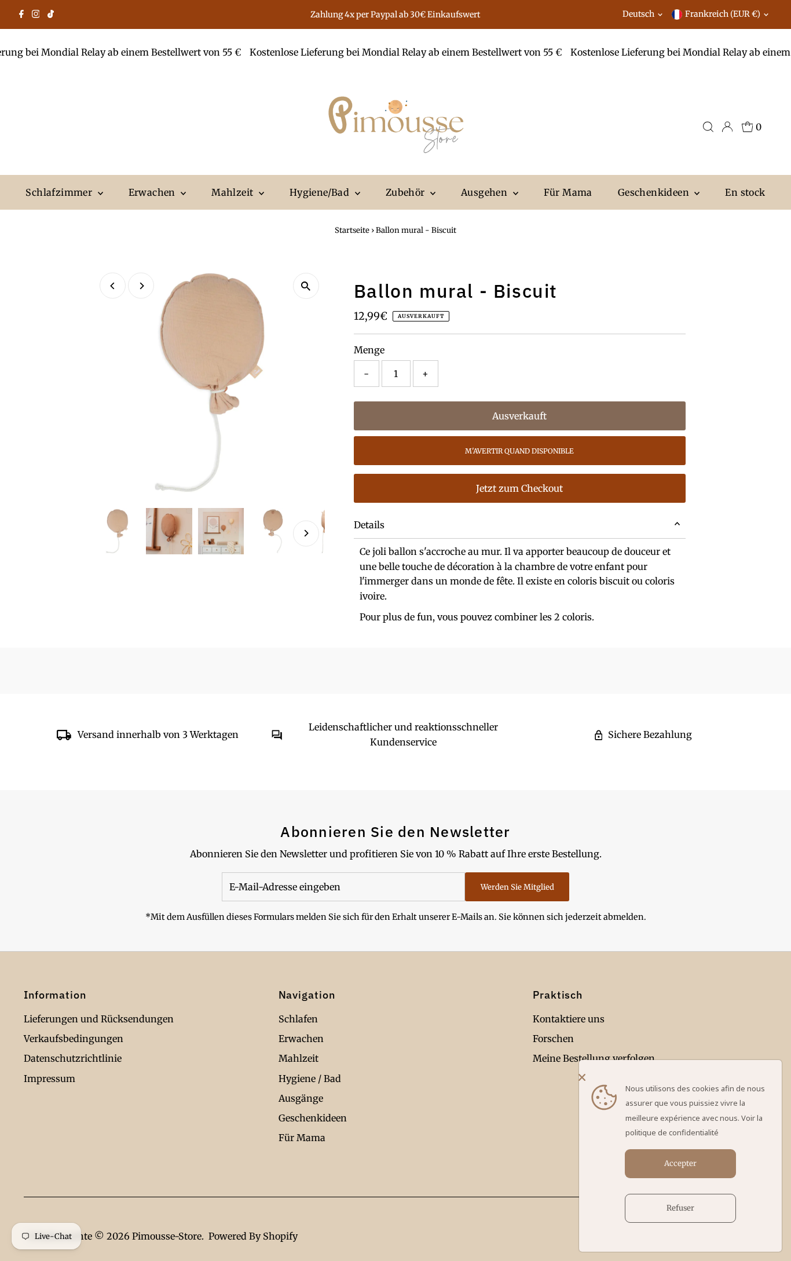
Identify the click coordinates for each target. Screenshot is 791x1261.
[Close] (677, 1077)
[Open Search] (708, 127)
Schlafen (298, 1019)
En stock (745, 192)
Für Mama (568, 192)
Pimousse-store (167, 1236)
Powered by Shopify (253, 1236)
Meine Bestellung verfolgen (594, 1058)
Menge (369, 350)
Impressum (49, 1078)
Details (369, 525)
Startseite (352, 230)
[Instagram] (36, 14)
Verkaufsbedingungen (73, 1038)
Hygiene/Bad (321, 192)
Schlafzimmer (59, 192)
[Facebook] (21, 14)
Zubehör (406, 192)
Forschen (553, 1038)
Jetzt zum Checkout (519, 488)
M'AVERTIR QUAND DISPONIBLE (519, 451)
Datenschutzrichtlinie (73, 1058)
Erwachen (153, 192)
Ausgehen (485, 192)
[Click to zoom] (306, 286)
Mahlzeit (233, 192)
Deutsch (638, 14)
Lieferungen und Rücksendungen (99, 1019)
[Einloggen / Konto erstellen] (727, 127)
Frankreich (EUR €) (722, 14)
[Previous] (113, 286)
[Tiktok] (51, 14)
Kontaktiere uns (569, 1019)
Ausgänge (301, 1098)
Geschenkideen (655, 192)
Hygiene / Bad (310, 1078)
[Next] (141, 286)
